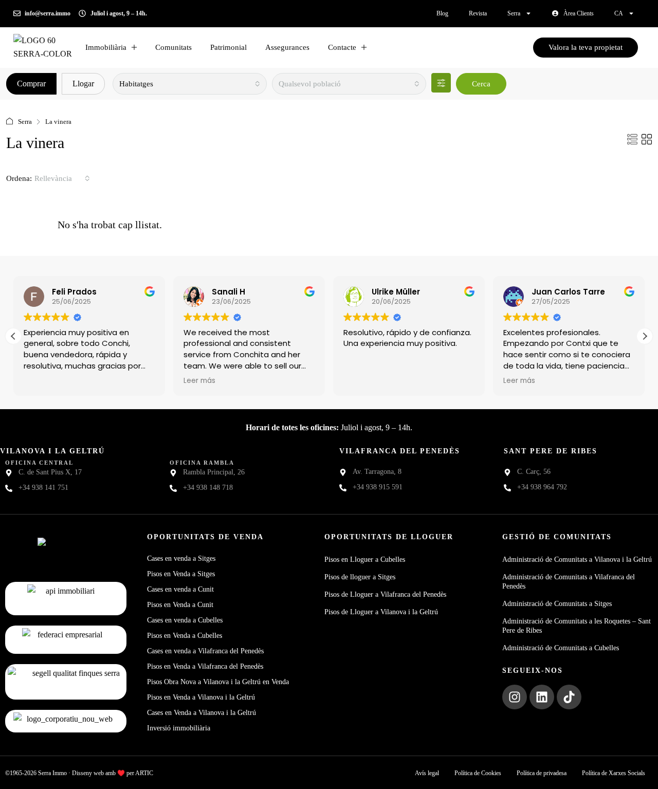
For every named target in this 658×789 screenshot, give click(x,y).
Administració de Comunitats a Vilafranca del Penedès (568, 581)
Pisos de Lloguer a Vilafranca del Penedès (385, 594)
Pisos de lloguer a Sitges (359, 577)
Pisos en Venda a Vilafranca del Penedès (205, 666)
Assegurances (287, 47)
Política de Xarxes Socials (613, 773)
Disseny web (88, 773)
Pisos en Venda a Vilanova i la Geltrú (201, 697)
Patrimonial (228, 47)
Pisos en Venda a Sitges (181, 574)
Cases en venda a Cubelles (185, 620)
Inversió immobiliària (178, 728)
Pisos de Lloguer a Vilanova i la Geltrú (381, 612)
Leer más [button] (199, 381)
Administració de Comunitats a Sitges (557, 604)
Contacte (342, 47)
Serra (513, 13)
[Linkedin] (541, 697)
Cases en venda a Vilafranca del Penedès (205, 651)
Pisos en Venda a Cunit (180, 605)
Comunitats (173, 47)
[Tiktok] (569, 697)
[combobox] (190, 84)
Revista (478, 13)
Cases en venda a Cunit (180, 589)
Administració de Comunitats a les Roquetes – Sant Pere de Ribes (576, 625)
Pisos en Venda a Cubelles (184, 635)
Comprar (31, 83)
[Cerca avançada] (441, 83)
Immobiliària (105, 47)
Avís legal (427, 773)
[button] (632, 139)
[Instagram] (514, 697)
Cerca (481, 84)
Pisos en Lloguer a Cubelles (364, 559)
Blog (442, 13)
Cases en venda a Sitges (181, 558)
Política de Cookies (477, 773)
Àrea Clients (578, 13)
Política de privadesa (541, 773)
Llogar (83, 83)
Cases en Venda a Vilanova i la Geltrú (201, 713)
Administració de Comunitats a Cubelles (560, 648)
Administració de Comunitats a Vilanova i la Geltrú (577, 559)
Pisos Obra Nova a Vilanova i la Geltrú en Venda (218, 682)
